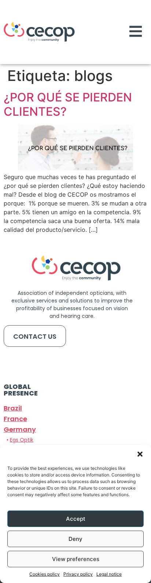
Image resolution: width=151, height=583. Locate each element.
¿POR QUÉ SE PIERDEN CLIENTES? (68, 104)
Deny (75, 538)
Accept (75, 518)
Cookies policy (44, 574)
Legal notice (109, 574)
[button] (140, 454)
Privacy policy (78, 574)
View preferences (75, 559)
